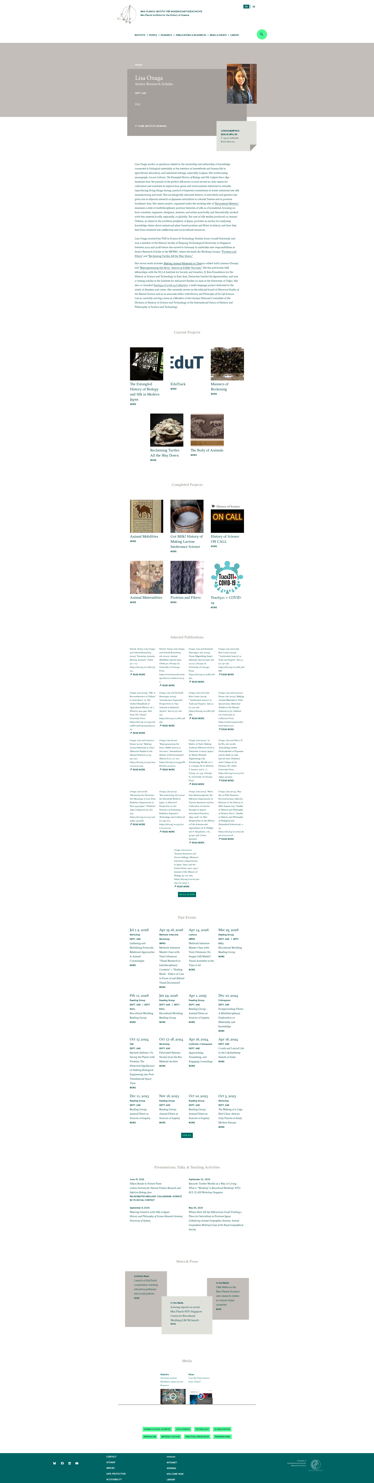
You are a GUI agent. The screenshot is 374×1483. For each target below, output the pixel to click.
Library (171, 1479)
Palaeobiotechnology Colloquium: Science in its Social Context (156, 1198)
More (137, 1298)
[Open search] (262, 34)
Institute (140, 34)
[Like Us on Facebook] (62, 1463)
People (153, 34)
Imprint (110, 1467)
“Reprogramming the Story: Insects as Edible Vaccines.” (170, 267)
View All (186, 1135)
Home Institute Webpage (152, 125)
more (133, 404)
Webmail (171, 1468)
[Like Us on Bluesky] (54, 1463)
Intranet (172, 1462)
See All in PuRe (187, 894)
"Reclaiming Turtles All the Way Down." (170, 256)
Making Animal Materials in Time (182, 263)
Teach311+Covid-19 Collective (170, 285)
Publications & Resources (191, 34)
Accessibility (114, 1479)
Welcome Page (175, 1473)
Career (234, 34)
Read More (139, 674)
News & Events (218, 34)
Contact (111, 1456)
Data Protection (116, 1473)
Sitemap (110, 1462)
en (246, 6)
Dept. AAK (140, 92)
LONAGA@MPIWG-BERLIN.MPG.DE (230, 132)
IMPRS (162, 943)
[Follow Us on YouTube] (76, 1463)
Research (166, 34)
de (253, 6)
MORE (133, 965)
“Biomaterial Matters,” (226, 203)
